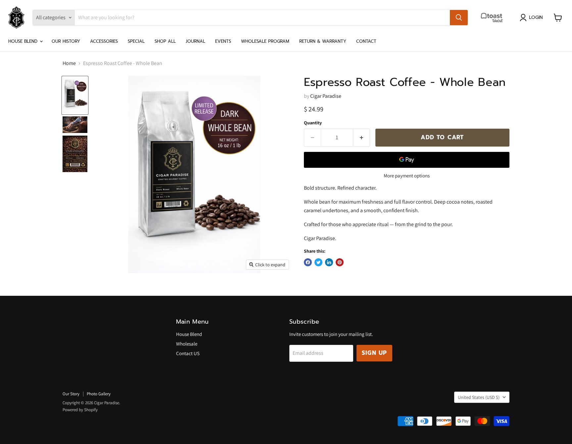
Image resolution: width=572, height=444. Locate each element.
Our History (66, 41)
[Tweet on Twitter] (318, 262)
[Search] (459, 17)
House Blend (23, 41)
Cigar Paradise (325, 96)
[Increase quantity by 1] (361, 138)
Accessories (104, 41)
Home (69, 63)
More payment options (407, 175)
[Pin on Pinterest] (340, 262)
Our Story (71, 394)
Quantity (313, 122)
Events (223, 41)
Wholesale (186, 344)
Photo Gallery (99, 394)
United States (479, 397)
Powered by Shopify (80, 409)
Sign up (374, 353)
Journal (195, 41)
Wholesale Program (265, 41)
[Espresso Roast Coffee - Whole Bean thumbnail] (75, 95)
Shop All (165, 41)
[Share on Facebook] (308, 262)
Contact (366, 41)
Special (136, 41)
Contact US (188, 353)
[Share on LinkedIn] (329, 262)
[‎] (493, 17)
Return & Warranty (322, 41)
